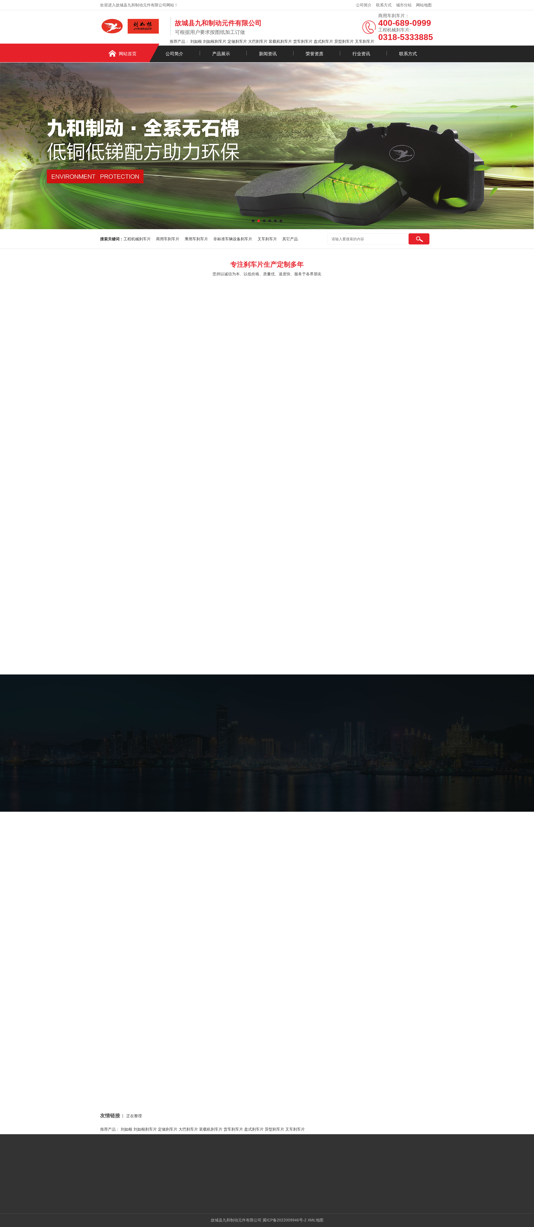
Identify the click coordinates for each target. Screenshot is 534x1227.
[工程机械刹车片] (342, 424)
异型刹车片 (344, 41)
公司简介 (364, 5)
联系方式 (384, 5)
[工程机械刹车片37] (260, 424)
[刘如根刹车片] (423, 424)
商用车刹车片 (167, 239)
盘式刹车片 (323, 41)
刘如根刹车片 (214, 41)
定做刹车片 (237, 41)
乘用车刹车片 (196, 239)
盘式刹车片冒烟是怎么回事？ (142, 1051)
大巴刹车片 (258, 41)
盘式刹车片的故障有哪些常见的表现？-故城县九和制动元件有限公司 (390, 1074)
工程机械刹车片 (137, 239)
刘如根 (196, 41)
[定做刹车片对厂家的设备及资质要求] (147, 1012)
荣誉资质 (314, 53)
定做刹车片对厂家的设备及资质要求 (217, 978)
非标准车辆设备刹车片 (232, 239)
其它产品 (290, 239)
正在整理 (134, 1116)
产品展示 (221, 53)
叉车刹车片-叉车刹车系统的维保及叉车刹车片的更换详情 (166, 1074)
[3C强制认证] (396, 902)
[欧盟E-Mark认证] (140, 902)
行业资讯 (361, 53)
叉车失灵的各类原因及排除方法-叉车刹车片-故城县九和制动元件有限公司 (394, 991)
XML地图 (315, 1220)
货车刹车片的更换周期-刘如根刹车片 (363, 1033)
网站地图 (424, 5)
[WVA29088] (423, 505)
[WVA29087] (342, 505)
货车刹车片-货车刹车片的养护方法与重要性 (154, 1063)
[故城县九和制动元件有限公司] (134, 34)
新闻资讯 (268, 53)
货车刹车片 (303, 41)
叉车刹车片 (364, 41)
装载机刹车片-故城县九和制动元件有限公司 (154, 1028)
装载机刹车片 (280, 41)
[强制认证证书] (225, 902)
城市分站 (404, 5)
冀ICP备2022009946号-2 (284, 1220)
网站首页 (128, 53)
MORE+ (90, 1006)
